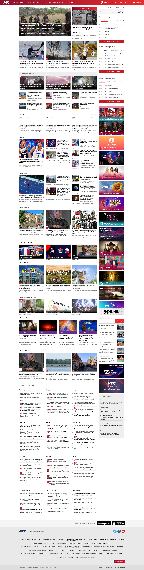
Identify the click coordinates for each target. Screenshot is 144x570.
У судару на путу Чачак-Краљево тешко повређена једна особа (61, 94)
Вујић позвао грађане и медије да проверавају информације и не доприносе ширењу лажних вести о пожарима (58, 442)
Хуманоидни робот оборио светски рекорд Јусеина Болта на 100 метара (31, 196)
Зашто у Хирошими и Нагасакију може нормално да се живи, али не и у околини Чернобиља (83, 374)
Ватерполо (72, 543)
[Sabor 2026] (111, 204)
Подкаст (121, 539)
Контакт (56, 557)
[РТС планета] (108, 2)
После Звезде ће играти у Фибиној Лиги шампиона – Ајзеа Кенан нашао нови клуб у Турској (58, 483)
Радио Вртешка (108, 553)
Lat (121, 2)
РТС (63, 2)
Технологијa (76, 490)
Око (22, 115)
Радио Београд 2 (43, 553)
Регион (48, 390)
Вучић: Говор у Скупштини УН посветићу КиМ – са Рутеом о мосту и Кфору (31, 404)
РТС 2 (36, 550)
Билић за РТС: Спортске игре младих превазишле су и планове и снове (88, 152)
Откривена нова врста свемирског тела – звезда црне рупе (47, 337)
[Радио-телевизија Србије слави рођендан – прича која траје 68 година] (32, 83)
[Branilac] (111, 128)
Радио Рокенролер (87, 553)
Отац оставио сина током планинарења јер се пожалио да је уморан (63, 178)
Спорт (22, 2)
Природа (96, 546)
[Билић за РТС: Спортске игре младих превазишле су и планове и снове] (75, 153)
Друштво (49, 422)
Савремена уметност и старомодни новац (31, 230)
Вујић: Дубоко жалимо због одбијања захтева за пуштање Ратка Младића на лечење (30, 399)
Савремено (25, 318)
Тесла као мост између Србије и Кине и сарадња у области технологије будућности (88, 338)
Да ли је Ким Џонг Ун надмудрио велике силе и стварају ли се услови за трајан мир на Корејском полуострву (84, 409)
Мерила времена (77, 539)
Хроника (22, 422)
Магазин (36, 2)
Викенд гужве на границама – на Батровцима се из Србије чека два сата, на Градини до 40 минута (58, 447)
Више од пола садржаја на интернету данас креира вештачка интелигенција (84, 503)
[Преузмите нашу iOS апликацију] (118, 523)
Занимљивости (24, 490)
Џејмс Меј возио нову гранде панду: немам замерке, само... (88, 176)
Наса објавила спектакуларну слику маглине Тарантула (66, 337)
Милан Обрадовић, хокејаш (27, 311)
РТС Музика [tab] (118, 50)
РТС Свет (47, 550)
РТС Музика (103, 550)
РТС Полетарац (112, 550)
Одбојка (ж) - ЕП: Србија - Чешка (55, 257)
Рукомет (64, 543)
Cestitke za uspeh (105, 423)
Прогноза (103, 12)
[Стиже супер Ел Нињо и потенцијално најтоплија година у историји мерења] (75, 187)
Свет (74, 390)
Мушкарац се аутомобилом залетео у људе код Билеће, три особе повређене (34, 104)
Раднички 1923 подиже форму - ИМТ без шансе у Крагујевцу (31, 473)
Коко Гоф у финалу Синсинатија (84, 459)
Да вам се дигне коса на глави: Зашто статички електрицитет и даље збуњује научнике (87, 197)
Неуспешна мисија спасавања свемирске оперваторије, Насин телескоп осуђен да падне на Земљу (84, 508)
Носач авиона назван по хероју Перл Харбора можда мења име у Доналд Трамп (31, 504)
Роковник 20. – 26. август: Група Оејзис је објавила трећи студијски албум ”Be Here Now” (84, 232)
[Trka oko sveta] (111, 113)
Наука (90, 546)
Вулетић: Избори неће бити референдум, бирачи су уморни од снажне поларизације (31, 415)
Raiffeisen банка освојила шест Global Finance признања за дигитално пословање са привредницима (31, 287)
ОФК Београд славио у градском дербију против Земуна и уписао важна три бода (31, 460)
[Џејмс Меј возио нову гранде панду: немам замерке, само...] (75, 178)
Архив (72, 555)
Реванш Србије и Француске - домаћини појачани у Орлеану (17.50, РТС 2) (31, 161)
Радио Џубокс (98, 553)
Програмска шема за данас (111, 41)
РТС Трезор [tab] (111, 50)
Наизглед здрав (74, 547)
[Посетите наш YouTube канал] (123, 531)
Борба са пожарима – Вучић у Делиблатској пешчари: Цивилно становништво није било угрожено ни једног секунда (44, 24)
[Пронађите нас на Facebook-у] (119, 531)
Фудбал (22, 456)
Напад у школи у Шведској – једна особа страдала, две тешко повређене (84, 414)
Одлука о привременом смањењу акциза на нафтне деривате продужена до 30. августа (84, 433)
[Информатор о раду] (111, 386)
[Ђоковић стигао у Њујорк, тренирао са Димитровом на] (75, 142)
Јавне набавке (71, 557)
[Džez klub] (111, 219)
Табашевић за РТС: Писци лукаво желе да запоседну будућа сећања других (57, 231)
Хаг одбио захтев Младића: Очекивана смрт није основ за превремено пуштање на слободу (31, 442)
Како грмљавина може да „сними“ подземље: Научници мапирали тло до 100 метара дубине (58, 86)
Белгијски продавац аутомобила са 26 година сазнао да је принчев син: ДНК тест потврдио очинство (63, 191)
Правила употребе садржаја (41, 567)
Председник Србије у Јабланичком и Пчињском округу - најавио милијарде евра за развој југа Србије (31, 409)
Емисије (56, 2)
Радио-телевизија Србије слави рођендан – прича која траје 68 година (30, 86)
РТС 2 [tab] (111, 20)
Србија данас (46, 539)
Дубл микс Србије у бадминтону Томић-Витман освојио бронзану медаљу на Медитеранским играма (107, 359)
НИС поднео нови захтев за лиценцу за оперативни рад (84, 443)
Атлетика (79, 543)
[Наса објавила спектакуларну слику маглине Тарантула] (68, 327)
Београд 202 (64, 553)
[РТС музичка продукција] (111, 371)
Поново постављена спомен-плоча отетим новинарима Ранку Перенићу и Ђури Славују (35, 94)
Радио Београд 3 (54, 553)
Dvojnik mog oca (104, 407)
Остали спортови (96, 543)
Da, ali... (102, 399)
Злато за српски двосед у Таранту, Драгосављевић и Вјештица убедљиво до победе (63, 155)
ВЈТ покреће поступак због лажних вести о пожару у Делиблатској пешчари (31, 437)
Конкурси (80, 557)
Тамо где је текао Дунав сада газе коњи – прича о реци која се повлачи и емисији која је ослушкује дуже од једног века (58, 374)
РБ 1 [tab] (102, 81)
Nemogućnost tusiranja (106, 415)
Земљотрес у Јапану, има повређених (87, 103)
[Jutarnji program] (111, 143)
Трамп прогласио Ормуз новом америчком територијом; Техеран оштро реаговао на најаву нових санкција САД (83, 30)
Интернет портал (89, 557)
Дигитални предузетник (107, 546)
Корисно (24, 263)
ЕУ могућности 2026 (72, 540)
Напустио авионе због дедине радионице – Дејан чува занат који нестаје (31, 508)
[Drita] (111, 278)
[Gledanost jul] (111, 188)
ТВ (43, 2)
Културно (24, 208)
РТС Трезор (95, 550)
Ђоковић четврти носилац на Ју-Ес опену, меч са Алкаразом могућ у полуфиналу (85, 472)
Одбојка (58, 543)
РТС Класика (79, 550)
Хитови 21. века (77, 312)
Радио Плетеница (75, 553)
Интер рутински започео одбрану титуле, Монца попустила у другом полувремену (30, 479)
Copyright (29, 567)
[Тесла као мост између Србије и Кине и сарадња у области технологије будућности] (88, 327)
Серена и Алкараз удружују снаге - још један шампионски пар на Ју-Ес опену (85, 477)
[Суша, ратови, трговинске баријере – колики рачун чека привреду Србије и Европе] (84, 83)
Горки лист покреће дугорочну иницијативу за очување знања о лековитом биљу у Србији (58, 287)
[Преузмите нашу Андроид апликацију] (104, 523)
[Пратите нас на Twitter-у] (115, 531)
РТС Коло (87, 550)
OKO (29, 2)
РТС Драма (62, 550)
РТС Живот (70, 550)
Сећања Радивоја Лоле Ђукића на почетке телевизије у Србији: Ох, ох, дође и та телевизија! (31, 127)
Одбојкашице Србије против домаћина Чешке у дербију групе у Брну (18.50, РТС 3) (63, 143)
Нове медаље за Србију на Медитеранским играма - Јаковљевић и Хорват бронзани (31, 63)
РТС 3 (41, 550)
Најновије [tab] (102, 317)
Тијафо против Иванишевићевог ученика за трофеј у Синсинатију (88, 162)
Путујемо (59, 546)
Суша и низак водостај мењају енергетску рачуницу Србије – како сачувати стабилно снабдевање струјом (84, 438)
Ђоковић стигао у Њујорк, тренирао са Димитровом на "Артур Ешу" (88, 141)
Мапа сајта (119, 561)
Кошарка (49, 456)
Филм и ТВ (84, 546)
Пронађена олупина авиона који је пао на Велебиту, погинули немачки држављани (58, 402)
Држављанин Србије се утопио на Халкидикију (88, 93)
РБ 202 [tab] (121, 81)
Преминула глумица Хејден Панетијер (57, 508)
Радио (48, 2)
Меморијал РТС (107, 543)
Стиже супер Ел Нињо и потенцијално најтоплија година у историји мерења (88, 186)
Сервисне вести (103, 539)
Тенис (74, 456)
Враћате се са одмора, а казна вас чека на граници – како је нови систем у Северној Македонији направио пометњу (58, 411)
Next (123, 20)
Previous (100, 20)
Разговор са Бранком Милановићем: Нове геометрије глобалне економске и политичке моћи (58, 127)
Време (95, 539)
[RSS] (134, 2)
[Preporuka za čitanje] (111, 293)
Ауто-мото (86, 543)
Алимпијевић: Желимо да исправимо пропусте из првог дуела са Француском (58, 466)
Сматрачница (113, 539)
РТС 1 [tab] (104, 20)
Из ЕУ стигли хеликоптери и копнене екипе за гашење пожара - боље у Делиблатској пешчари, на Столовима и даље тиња (30, 448)
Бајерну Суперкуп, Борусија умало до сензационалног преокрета (30, 464)
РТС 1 (31, 550)
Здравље (76, 546)
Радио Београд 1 (31, 553)
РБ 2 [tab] (108, 81)
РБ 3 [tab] (115, 81)
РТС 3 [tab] (118, 20)
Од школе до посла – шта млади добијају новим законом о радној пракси (83, 63)
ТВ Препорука (26, 242)
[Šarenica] (111, 263)
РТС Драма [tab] (104, 50)
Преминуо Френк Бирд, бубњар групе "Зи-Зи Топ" (58, 504)
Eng (126, 2)
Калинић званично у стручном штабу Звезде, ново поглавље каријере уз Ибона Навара (58, 471)
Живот (29, 546)
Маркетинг (63, 557)
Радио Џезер (118, 553)
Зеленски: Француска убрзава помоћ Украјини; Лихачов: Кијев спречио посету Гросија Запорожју (61, 105)
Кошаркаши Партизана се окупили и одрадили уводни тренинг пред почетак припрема (57, 477)
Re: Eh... (102, 431)
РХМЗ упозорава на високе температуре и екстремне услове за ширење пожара (57, 63)
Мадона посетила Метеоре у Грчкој (56, 511)
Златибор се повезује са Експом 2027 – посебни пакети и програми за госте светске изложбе (83, 287)
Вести (15, 2)
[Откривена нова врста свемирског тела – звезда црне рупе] (48, 327)
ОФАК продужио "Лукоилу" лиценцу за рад (84, 447)
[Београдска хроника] (111, 173)
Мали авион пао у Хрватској (54, 406)
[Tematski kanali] (111, 308)
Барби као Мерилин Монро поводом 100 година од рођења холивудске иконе (31, 513)
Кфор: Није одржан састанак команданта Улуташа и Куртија (31, 394)
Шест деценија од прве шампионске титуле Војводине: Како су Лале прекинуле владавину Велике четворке (84, 127)
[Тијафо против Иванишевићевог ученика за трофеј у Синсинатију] (75, 163)
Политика (22, 390)
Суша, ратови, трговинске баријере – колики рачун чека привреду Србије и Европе (84, 86)
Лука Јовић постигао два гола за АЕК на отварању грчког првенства (31, 469)
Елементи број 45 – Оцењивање (55, 311)
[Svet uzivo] (111, 158)
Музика (45, 546)
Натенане (24, 351)
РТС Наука (54, 550)
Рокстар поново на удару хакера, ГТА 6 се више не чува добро (27, 337)
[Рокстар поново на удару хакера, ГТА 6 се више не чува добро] (28, 327)
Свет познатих (51, 490)
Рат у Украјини (88, 539)
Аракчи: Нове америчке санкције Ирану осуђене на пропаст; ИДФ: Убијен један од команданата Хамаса (84, 403)
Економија (76, 422)
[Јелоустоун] (111, 248)
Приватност (22, 567)
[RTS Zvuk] (111, 234)
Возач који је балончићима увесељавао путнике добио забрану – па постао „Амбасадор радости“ (30, 499)
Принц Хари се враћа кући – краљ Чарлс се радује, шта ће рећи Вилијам (57, 500)
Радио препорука (28, 297)
